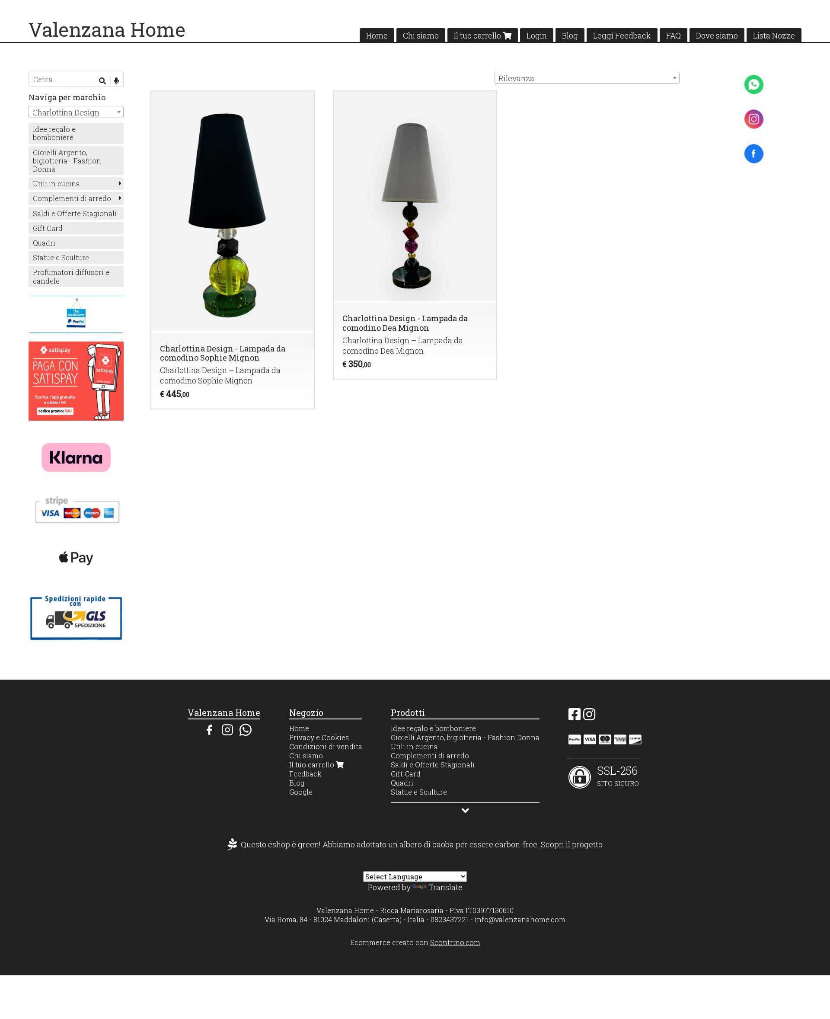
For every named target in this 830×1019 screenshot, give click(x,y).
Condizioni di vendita (325, 746)
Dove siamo (717, 35)
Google (301, 791)
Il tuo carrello (478, 35)
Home (377, 35)
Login (537, 35)
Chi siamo (421, 35)
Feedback (305, 773)
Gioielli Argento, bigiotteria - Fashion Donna (67, 160)
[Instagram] (589, 716)
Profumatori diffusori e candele (71, 276)
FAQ (673, 35)
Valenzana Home (107, 29)
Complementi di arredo (72, 198)
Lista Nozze (774, 35)
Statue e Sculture (61, 257)
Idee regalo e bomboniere (54, 133)
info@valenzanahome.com (520, 919)
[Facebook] (574, 716)
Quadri (44, 242)
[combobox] (587, 78)
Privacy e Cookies (319, 737)
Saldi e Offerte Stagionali (75, 213)
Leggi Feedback (622, 35)
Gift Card (48, 228)
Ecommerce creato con (415, 942)
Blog (570, 35)
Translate (445, 887)
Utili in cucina (56, 183)
